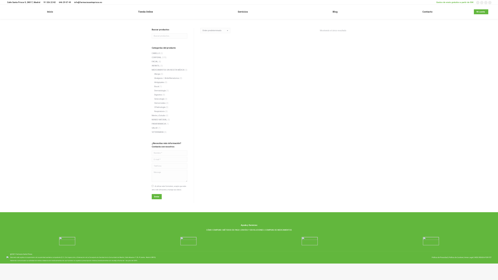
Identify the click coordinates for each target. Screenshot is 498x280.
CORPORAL (156, 57)
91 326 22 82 (50, 2)
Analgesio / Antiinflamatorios (166, 78)
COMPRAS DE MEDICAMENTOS (278, 230)
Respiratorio (159, 111)
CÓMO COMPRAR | (214, 230)
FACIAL (155, 61)
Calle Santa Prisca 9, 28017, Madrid (23, 2)
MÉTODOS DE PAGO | (232, 230)
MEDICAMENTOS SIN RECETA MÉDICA (168, 70)
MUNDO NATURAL (159, 119)
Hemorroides (159, 103)
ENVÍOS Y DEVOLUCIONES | (253, 230)
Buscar (184, 35)
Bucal (156, 86)
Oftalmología (159, 107)
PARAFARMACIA (159, 124)
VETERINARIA (158, 132)
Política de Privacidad (440, 257)
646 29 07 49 (65, 2)
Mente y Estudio (158, 115)
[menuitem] (50, 12)
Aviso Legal (468, 257)
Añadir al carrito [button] (216, 111)
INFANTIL (156, 66)
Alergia (157, 74)
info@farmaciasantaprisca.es (88, 2)
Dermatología (160, 90)
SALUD (155, 128)
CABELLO (156, 53)
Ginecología (159, 99)
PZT (490, 257)
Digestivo (158, 95)
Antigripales (159, 82)
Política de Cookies (456, 257)
